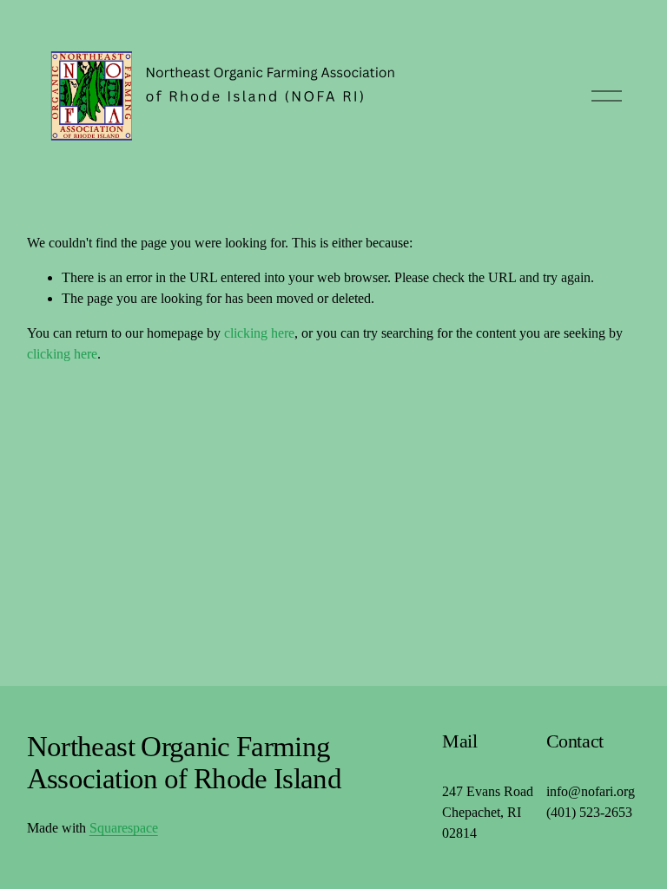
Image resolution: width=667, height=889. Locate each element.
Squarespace (123, 827)
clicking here (259, 333)
